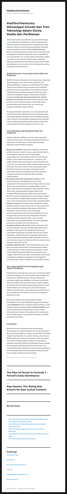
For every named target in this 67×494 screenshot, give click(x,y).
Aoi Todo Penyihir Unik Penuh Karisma (21, 439)
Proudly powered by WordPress (26, 489)
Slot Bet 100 (11, 460)
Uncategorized (32, 357)
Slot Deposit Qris (12, 455)
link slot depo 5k (12, 479)
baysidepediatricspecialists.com (18, 474)
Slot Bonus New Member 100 (17, 465)
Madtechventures (18, 10)
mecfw (9, 42)
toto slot (10, 469)
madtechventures (14, 357)
